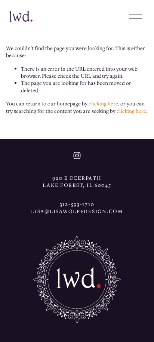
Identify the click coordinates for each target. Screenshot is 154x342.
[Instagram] (77, 155)
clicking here (103, 103)
